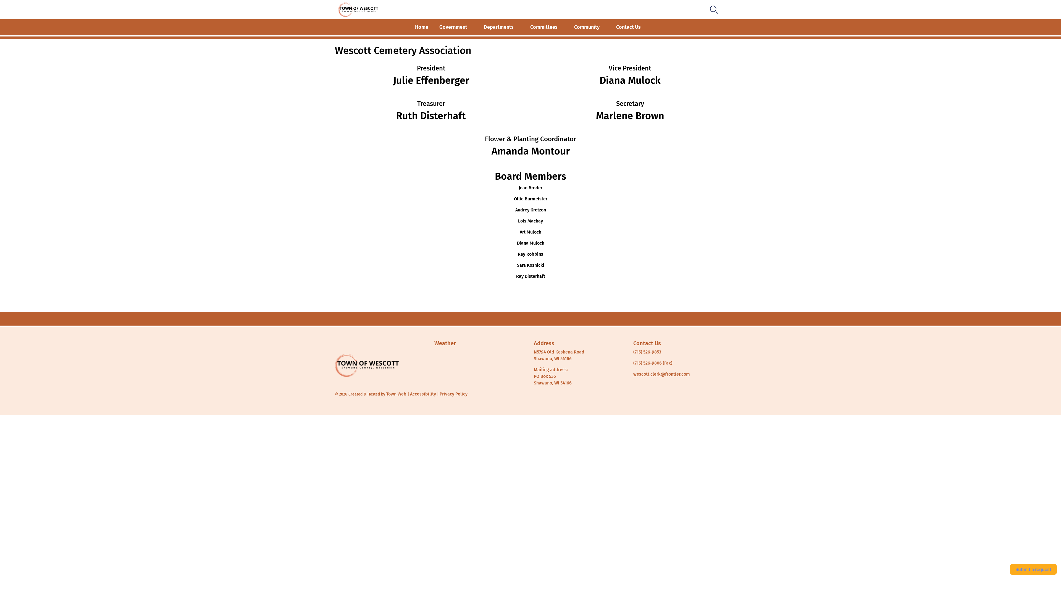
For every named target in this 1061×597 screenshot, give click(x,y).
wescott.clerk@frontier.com (661, 374)
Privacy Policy (454, 394)
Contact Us (628, 27)
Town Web (396, 394)
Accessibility (423, 394)
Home (421, 27)
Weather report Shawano (460, 387)
